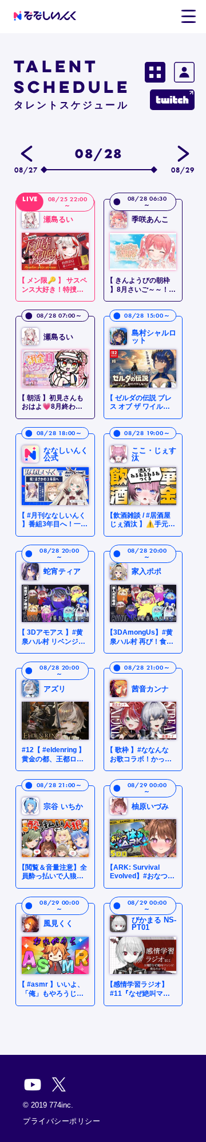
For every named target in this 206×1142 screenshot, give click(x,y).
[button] (188, 17)
